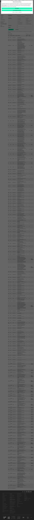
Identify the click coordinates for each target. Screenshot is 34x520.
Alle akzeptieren (17, 8)
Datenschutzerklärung (4, 5)
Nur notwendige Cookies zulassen (17, 10)
